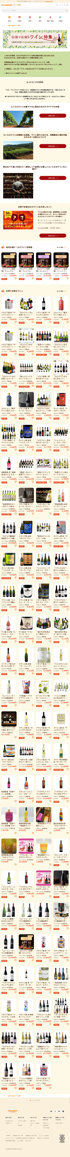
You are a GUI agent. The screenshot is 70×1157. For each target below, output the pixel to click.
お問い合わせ (28, 1140)
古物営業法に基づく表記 (17, 1135)
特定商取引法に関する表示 (31, 1135)
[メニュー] (67, 5)
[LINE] (59, 1111)
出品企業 (20, 1125)
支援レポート (46, 1123)
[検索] (57, 5)
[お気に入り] (59, 5)
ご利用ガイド (8, 1123)
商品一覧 (33, 1121)
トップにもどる (36, 1100)
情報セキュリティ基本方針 (43, 1138)
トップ (3, 25)
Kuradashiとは (9, 1121)
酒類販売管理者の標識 (10, 1140)
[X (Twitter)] (55, 1111)
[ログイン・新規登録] (62, 5)
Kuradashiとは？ (49, 1)
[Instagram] (63, 1111)
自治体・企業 (59, 1123)
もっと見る (60, 247)
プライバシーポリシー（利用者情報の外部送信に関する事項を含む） (20, 1138)
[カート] (64, 5)
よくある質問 (20, 1140)
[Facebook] (51, 1111)
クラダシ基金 (46, 1128)
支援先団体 (45, 1125)
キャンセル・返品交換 (44, 1135)
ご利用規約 (7, 1135)
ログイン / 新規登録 (17, 4)
